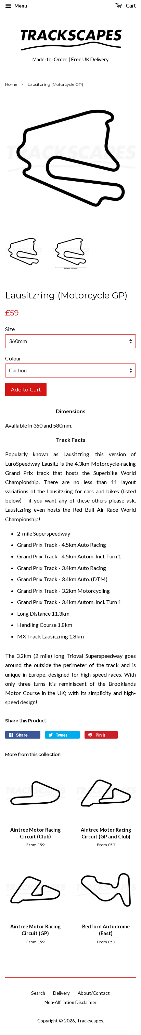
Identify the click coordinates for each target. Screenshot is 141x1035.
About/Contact (94, 993)
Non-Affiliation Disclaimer (70, 1002)
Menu (20, 6)
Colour (13, 358)
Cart (130, 6)
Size (10, 329)
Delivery (61, 993)
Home (11, 84)
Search (38, 993)
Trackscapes (90, 1020)
